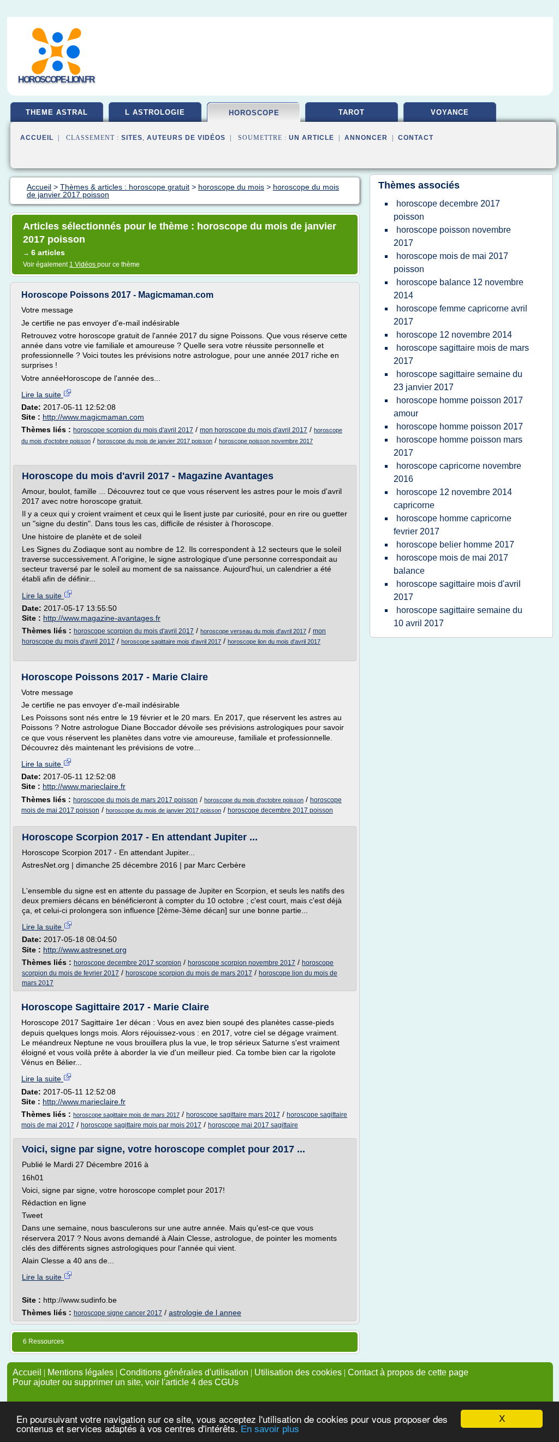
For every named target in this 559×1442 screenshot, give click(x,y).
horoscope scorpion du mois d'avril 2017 (133, 430)
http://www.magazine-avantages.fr (101, 618)
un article (311, 138)
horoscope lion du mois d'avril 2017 (274, 641)
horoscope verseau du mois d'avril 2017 (253, 631)
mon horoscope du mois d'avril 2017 (253, 430)
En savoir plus (270, 1429)
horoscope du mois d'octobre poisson (254, 800)
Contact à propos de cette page (408, 1372)
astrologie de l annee (205, 1312)
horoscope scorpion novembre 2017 (241, 963)
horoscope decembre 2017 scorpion (127, 963)
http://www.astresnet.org (85, 949)
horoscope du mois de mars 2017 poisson (135, 800)
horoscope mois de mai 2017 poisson (451, 262)
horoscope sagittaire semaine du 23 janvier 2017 (458, 380)
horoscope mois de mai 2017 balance (451, 564)
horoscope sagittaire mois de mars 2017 (126, 1114)
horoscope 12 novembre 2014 (454, 334)
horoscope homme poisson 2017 (459, 426)
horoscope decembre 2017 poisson (280, 810)
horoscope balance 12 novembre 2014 (459, 289)
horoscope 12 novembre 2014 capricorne (453, 498)
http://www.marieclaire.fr (84, 786)
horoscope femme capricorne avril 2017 (460, 315)
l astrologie (155, 112)
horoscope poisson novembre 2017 (266, 441)
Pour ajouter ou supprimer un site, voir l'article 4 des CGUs (126, 1382)
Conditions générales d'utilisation (184, 1372)
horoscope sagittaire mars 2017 (233, 1115)
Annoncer (366, 138)
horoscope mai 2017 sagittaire (253, 1125)
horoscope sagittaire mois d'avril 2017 (171, 641)
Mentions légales (80, 1372)
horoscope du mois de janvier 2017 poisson (154, 441)
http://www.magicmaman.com (93, 417)
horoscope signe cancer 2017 (118, 1313)
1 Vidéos (83, 264)
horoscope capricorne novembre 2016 (457, 472)
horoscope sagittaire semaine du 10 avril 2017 (458, 616)
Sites (131, 138)
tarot (351, 112)
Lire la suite (42, 394)
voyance (450, 112)
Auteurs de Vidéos (186, 138)
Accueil (36, 138)
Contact (415, 138)
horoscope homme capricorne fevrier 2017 (453, 525)
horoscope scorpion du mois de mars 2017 (189, 973)
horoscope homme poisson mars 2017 (458, 446)
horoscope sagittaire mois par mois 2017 (141, 1125)
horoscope (254, 113)
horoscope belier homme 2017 (455, 544)
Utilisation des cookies (298, 1372)
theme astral (57, 112)
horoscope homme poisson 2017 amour (458, 407)
